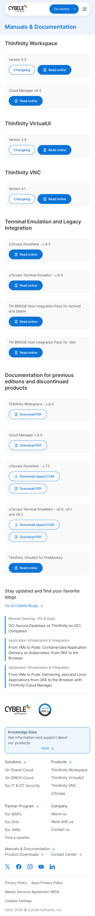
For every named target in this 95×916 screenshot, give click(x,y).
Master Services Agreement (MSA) (32, 892)
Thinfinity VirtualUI (67, 777)
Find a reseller (17, 837)
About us (58, 814)
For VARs (12, 829)
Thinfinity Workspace (69, 770)
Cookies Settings (18, 901)
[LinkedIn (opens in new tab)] (52, 866)
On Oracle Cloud (19, 770)
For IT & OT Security (22, 785)
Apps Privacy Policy (47, 883)
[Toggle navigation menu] (84, 9)
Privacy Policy (16, 883)
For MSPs (13, 814)
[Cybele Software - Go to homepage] (18, 8)
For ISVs (12, 822)
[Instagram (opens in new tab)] (30, 866)
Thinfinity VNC (63, 785)
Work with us (62, 821)
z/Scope (58, 793)
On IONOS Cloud (19, 777)
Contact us (60, 829)
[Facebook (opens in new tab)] (18, 866)
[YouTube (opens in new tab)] (41, 866)
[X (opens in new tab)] (7, 866)
